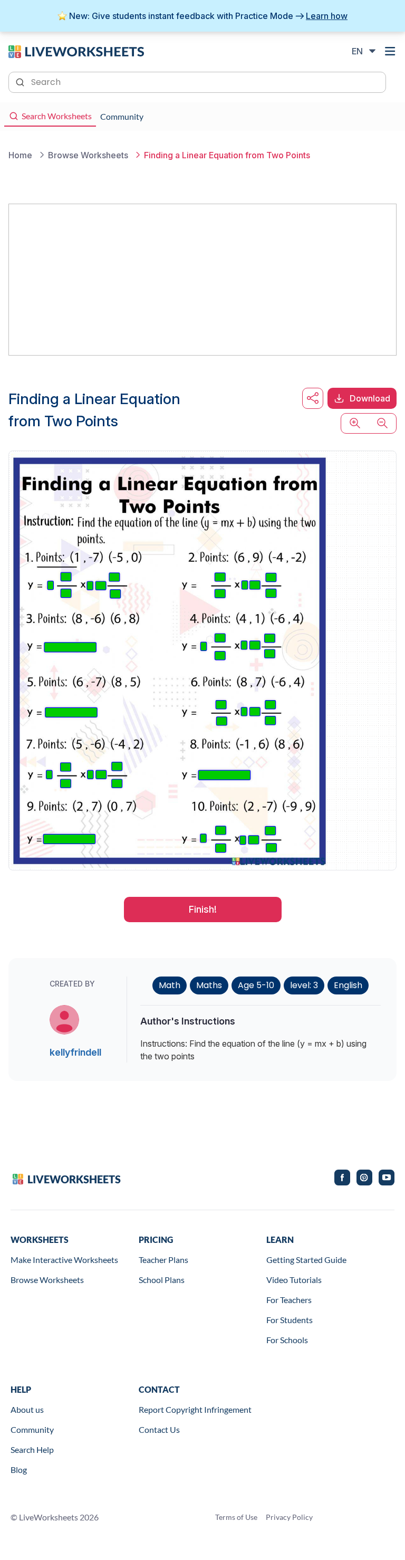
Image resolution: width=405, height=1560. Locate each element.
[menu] (390, 51)
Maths (209, 985)
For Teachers (289, 1300)
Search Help (32, 1449)
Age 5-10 (256, 985)
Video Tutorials (294, 1280)
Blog (19, 1470)
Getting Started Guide (306, 1260)
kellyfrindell (75, 1052)
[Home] (76, 50)
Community (32, 1429)
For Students (289, 1320)
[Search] (21, 81)
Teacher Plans (163, 1260)
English (348, 985)
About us (27, 1409)
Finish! (203, 909)
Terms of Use (236, 1517)
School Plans (162, 1280)
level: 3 (304, 985)
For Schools (287, 1340)
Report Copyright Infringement (195, 1409)
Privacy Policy (289, 1517)
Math (169, 985)
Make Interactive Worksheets (64, 1260)
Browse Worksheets (47, 1280)
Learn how (327, 16)
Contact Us (159, 1429)
